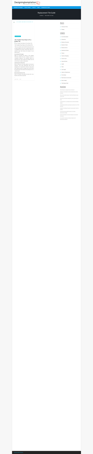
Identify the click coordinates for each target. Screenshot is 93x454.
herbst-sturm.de (63, 441)
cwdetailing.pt (62, 143)
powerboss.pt (62, 122)
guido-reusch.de (63, 364)
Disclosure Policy (64, 26)
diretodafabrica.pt (63, 136)
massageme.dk (63, 161)
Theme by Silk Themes (18, 452)
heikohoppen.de (63, 251)
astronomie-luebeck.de (64, 341)
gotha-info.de (62, 433)
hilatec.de (62, 195)
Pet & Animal (63, 74)
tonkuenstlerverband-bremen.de (66, 439)
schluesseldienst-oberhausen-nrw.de (67, 325)
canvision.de (62, 204)
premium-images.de (63, 267)
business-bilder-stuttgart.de (65, 426)
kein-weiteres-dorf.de (64, 354)
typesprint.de (62, 338)
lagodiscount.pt (63, 131)
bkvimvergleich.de (63, 226)
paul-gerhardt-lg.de (63, 419)
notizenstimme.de (63, 168)
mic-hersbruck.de (63, 299)
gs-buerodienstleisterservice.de (66, 236)
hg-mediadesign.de (63, 230)
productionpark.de (63, 222)
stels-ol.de (62, 372)
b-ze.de (61, 339)
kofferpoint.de (62, 371)
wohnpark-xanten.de (64, 237)
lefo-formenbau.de (63, 183)
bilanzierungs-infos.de (64, 268)
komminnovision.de (63, 257)
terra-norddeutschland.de (65, 382)
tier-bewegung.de (63, 264)
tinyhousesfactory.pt (64, 137)
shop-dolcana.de (63, 418)
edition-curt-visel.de (64, 210)
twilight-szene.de (63, 315)
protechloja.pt (62, 128)
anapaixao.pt (62, 126)
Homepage (41, 15)
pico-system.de (63, 331)
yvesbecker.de (62, 333)
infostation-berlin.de (64, 256)
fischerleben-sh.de (63, 281)
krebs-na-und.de (63, 379)
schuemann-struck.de (64, 385)
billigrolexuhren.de (63, 316)
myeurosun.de (62, 181)
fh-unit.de (62, 187)
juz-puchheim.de (63, 319)
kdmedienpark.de (63, 240)
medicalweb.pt (63, 129)
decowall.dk (62, 162)
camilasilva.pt (62, 125)
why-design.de (62, 243)
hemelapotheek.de (63, 248)
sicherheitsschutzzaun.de (64, 218)
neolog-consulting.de (64, 307)
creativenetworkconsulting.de (65, 234)
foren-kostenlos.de (63, 378)
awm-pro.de (62, 189)
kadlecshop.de (62, 203)
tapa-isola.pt (62, 139)
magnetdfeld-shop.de (64, 199)
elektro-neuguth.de (63, 413)
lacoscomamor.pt (63, 132)
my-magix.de (62, 221)
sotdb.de (61, 212)
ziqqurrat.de (62, 179)
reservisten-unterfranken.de (65, 193)
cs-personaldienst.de (64, 247)
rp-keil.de (62, 192)
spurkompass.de (63, 169)
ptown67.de (62, 356)
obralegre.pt (62, 144)
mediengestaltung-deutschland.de (66, 176)
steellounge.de (62, 165)
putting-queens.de (63, 245)
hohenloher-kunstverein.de (65, 375)
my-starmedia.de (63, 318)
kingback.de (62, 252)
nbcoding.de (62, 196)
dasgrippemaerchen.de (64, 412)
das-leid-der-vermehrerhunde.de (66, 329)
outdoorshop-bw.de (63, 244)
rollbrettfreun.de (63, 352)
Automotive (63, 39)
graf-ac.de (62, 173)
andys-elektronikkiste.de (64, 177)
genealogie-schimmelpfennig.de (66, 383)
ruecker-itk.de (62, 314)
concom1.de (62, 416)
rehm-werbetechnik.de (64, 233)
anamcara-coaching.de (64, 309)
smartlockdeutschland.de (64, 303)
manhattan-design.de (64, 411)
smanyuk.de (62, 211)
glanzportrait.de (63, 336)
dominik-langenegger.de (64, 292)
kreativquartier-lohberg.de (65, 408)
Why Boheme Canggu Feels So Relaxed (67, 89)
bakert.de (62, 232)
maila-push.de (62, 201)
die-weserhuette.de (63, 370)
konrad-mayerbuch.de (64, 286)
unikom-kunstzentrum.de (64, 260)
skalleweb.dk (62, 155)
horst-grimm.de (63, 229)
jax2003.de (62, 274)
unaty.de (61, 172)
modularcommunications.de (65, 277)
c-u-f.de (61, 437)
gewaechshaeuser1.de (64, 239)
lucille (20, 79)
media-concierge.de (63, 438)
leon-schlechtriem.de (64, 254)
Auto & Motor (17, 36)
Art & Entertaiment (64, 36)
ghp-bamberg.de (63, 283)
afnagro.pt (62, 124)
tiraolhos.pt (62, 163)
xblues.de (62, 427)
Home (38, 7)
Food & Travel (27, 7)
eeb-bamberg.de (63, 387)
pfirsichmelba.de (63, 409)
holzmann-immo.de (63, 445)
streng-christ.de (63, 297)
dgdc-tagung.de (63, 305)
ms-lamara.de (62, 206)
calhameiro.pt (62, 140)
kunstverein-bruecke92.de (65, 330)
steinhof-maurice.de (63, 271)
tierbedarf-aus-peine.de (64, 360)
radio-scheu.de (63, 225)
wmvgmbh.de (62, 415)
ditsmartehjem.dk (63, 157)
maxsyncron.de (63, 357)
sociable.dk (62, 154)
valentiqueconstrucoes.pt (64, 146)
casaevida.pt (62, 141)
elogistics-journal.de (64, 322)
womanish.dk (62, 150)
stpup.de (61, 391)
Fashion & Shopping (65, 55)
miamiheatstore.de (63, 300)
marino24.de (62, 294)
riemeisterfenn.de (63, 327)
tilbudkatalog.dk (63, 148)
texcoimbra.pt (62, 147)
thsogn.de (62, 420)
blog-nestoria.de (63, 208)
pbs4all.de (62, 289)
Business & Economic (18, 7)
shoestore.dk (62, 152)
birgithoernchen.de (63, 249)
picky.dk (61, 158)
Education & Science (65, 50)
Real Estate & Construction (66, 77)
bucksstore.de (62, 270)
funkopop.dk (62, 159)
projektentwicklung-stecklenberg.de (67, 275)
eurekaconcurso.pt (63, 133)
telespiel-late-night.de (64, 396)
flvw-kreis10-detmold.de (64, 326)
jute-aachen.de (62, 361)
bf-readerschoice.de (64, 376)
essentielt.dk (62, 151)
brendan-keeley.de (63, 184)
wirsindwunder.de (63, 197)
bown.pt (61, 135)
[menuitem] (18, 7)
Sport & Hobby (64, 80)
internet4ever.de (63, 386)
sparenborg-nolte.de (64, 262)
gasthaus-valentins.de (64, 296)
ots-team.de (62, 272)
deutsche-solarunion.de (64, 174)
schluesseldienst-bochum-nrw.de (66, 288)
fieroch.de (62, 223)
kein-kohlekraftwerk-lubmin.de (66, 353)
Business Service (64, 47)
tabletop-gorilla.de (63, 308)
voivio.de (61, 344)
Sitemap (62, 29)
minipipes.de (62, 290)
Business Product (64, 44)
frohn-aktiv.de (62, 214)
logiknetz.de (62, 170)
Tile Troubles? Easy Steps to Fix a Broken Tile (22, 40)
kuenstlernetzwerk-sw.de (64, 282)
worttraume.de (63, 166)
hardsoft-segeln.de (63, 217)
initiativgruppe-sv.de (64, 263)
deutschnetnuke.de (63, 359)
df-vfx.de (62, 381)
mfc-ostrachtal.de (63, 400)
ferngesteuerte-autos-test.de (65, 304)
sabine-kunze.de (63, 402)
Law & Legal (63, 69)
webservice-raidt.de (64, 393)
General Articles (64, 61)
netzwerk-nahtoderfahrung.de (65, 323)
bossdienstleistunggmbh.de (65, 180)
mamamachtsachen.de (64, 312)
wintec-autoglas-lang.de (64, 215)
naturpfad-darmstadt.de (64, 185)
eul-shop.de (62, 407)
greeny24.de (62, 207)
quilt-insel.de (62, 241)
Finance (62, 53)
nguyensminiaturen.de (64, 401)
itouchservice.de (63, 423)
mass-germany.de (63, 219)
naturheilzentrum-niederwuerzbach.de (67, 363)
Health (33, 7)
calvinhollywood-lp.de (64, 365)
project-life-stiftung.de (64, 442)
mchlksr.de (62, 259)
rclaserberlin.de (63, 188)
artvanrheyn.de (63, 266)
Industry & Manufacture (65, 72)
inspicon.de (62, 444)
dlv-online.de (62, 293)
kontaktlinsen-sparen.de (64, 368)
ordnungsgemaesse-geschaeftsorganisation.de (68, 278)
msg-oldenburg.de (63, 404)
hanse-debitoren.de (63, 228)
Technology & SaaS (45, 7)
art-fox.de (62, 200)
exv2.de (61, 320)
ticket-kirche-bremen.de (64, 334)
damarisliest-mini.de (64, 285)
